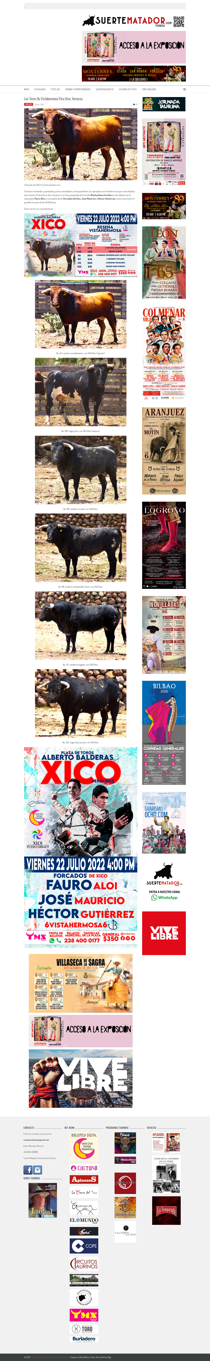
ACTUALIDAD (40, 89)
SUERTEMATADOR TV (105, 89)
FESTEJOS (55, 89)
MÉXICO (29, 104)
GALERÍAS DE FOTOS (128, 89)
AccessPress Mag (103, 1357)
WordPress (85, 1357)
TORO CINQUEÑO (149, 89)
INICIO (26, 89)
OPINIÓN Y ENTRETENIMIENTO (78, 89)
